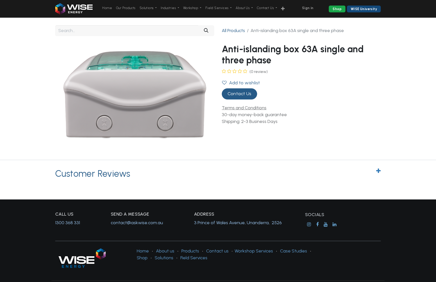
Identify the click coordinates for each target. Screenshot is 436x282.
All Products (233, 30)
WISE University (364, 9)
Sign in (308, 8)
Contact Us (240, 93)
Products (190, 251)
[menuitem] (107, 8)
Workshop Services (254, 251)
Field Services (193, 258)
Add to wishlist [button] (244, 83)
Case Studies (293, 251)
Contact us (217, 251)
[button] (283, 9)
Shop (337, 9)
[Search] (206, 30)
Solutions (164, 258)
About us (165, 251)
